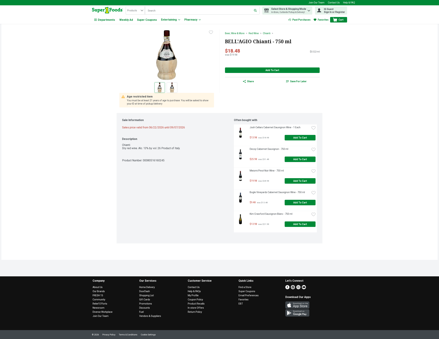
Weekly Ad (126, 19)
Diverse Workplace (102, 312)
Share (250, 81)
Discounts (144, 307)
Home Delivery (147, 287)
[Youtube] (304, 288)
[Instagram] (298, 288)
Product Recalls (196, 303)
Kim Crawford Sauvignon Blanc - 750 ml (271, 213)
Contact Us (334, 2)
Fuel (141, 312)
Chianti (266, 33)
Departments (106, 19)
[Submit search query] (255, 10)
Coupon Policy (195, 299)
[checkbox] (211, 32)
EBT (241, 303)
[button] (308, 9)
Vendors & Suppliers (150, 316)
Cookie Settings (148, 335)
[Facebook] (287, 288)
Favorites (243, 299)
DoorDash (144, 291)
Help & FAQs (194, 291)
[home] (108, 10)
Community (99, 299)
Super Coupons (147, 19)
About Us (98, 287)
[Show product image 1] (159, 87)
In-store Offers (196, 307)
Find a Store (245, 287)
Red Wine (254, 33)
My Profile (193, 295)
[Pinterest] (293, 288)
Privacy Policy (108, 335)
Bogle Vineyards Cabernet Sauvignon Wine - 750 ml (277, 192)
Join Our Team (316, 2)
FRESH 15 (98, 295)
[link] (299, 20)
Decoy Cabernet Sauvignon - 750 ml (269, 149)
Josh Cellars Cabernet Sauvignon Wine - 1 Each (275, 127)
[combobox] (135, 10)
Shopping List (146, 295)
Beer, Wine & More (235, 33)
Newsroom (98, 307)
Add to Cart (272, 70)
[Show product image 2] (172, 87)
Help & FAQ (349, 2)
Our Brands (99, 291)
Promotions (145, 303)
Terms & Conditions (128, 335)
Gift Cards (144, 299)
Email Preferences (249, 295)
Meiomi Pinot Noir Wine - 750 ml (267, 170)
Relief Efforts (100, 303)
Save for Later (298, 81)
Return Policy (195, 312)
